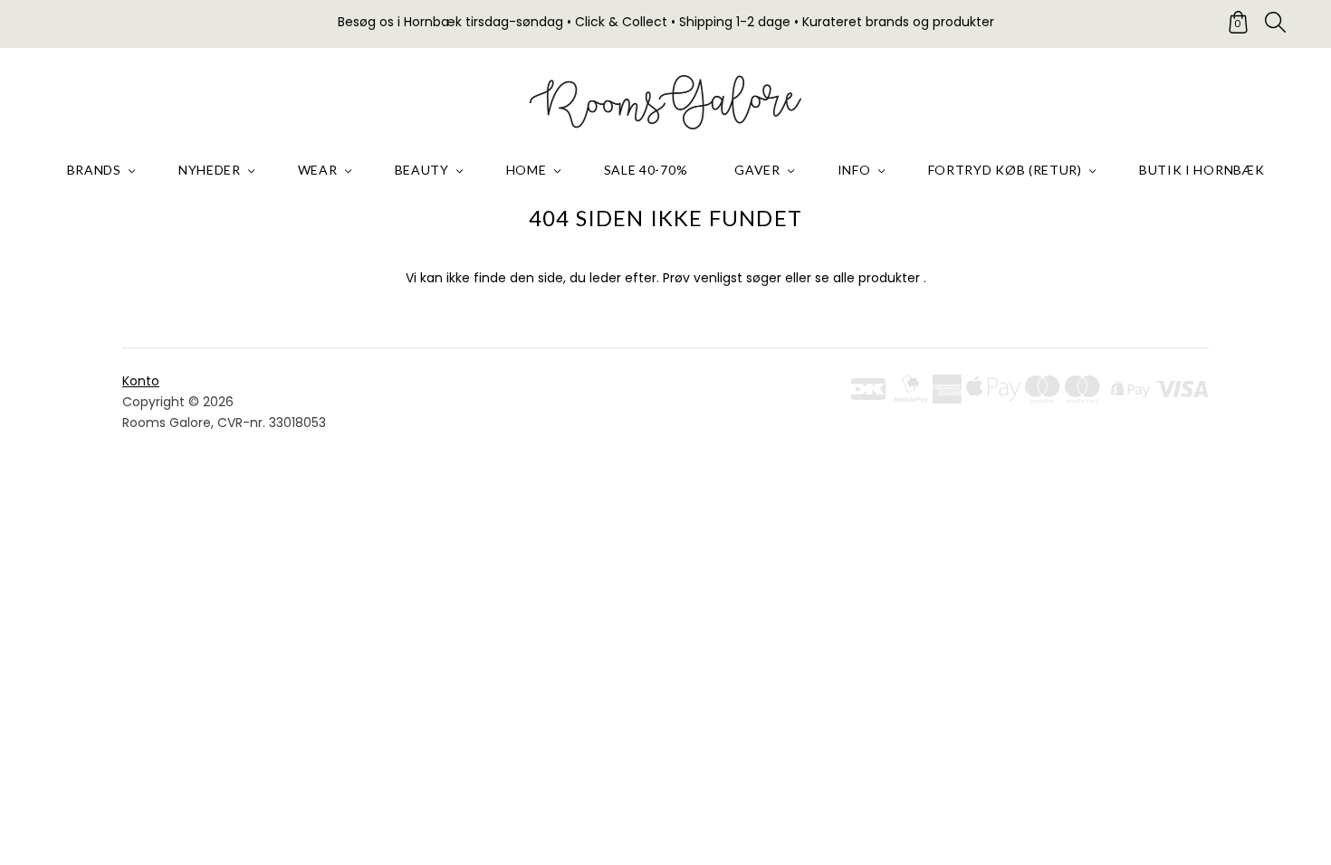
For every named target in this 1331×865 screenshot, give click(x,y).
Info (854, 169)
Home (526, 169)
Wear (318, 169)
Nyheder (209, 169)
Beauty (422, 169)
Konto (140, 381)
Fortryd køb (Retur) (1005, 169)
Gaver (757, 169)
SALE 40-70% (646, 169)
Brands (94, 169)
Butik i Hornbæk (1202, 169)
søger (763, 278)
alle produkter (876, 278)
